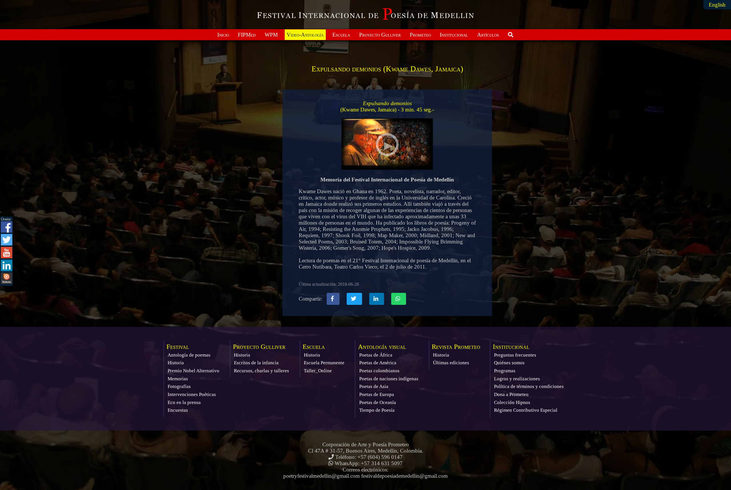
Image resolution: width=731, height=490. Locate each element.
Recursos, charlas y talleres (261, 370)
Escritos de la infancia (256, 362)
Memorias (178, 378)
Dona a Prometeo (511, 394)
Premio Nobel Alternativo (193, 370)
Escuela (341, 35)
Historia (176, 362)
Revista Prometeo (456, 346)
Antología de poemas (189, 355)
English (717, 5)
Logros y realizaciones (517, 378)
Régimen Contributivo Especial (525, 410)
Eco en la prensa (184, 402)
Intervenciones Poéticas (192, 394)
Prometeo (420, 35)
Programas (504, 370)
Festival (177, 346)
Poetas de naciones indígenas (388, 378)
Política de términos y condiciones (529, 386)
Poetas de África (375, 355)
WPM (271, 35)
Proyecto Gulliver (380, 35)
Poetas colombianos (379, 370)
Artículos (488, 35)
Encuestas (178, 410)
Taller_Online (318, 370)
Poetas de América (377, 362)
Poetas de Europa (376, 394)
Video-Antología (305, 35)
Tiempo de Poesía (377, 410)
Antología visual (382, 346)
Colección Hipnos (512, 402)
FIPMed (247, 35)
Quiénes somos (509, 362)
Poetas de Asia (373, 386)
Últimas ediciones (451, 362)
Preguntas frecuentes (515, 355)
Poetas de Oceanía (377, 402)
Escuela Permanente (324, 362)
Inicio (223, 35)
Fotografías (179, 386)
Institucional (454, 35)
